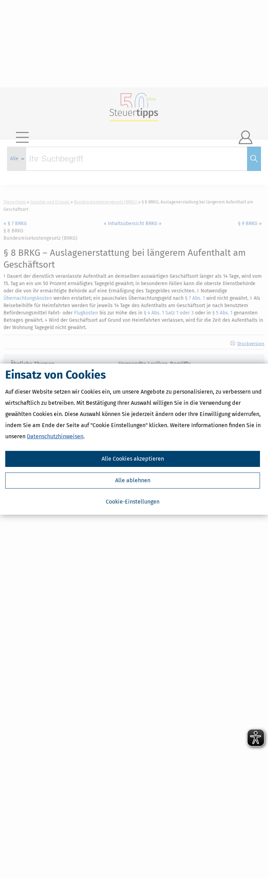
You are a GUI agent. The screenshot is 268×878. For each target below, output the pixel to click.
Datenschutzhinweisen (55, 436)
